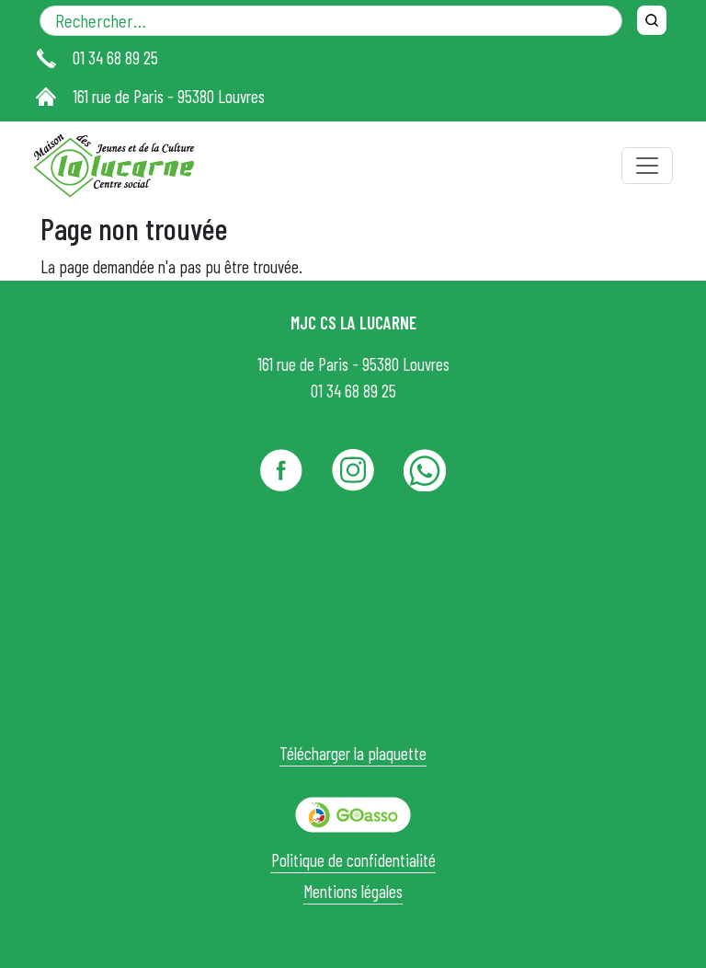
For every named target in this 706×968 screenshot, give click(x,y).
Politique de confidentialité (353, 859)
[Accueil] (121, 165)
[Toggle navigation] (647, 165)
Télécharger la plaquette (353, 753)
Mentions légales (353, 891)
